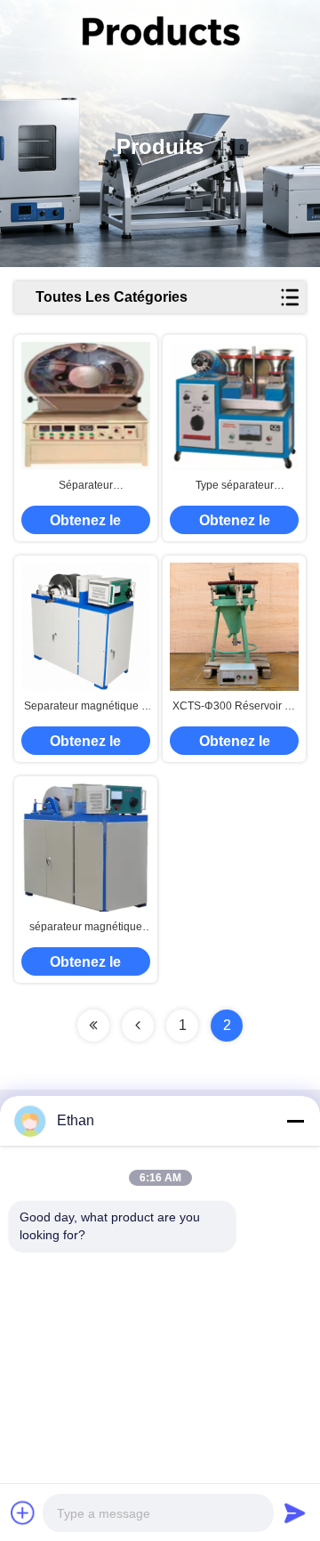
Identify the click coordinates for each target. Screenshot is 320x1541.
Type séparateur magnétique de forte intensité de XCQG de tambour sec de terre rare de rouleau (234, 486)
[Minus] (295, 1120)
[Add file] (23, 1512)
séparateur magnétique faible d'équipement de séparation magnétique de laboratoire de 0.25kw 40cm (85, 928)
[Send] (295, 1512)
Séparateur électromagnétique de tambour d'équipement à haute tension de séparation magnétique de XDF (85, 486)
